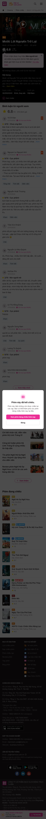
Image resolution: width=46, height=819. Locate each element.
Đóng (23, 423)
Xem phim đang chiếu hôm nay (23, 417)
